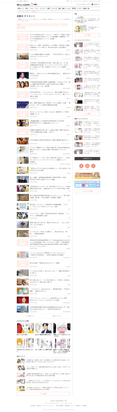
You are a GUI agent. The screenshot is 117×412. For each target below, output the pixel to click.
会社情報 (32, 405)
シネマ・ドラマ (59, 24)
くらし (71, 1)
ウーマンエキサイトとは (51, 403)
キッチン (37, 24)
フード (37, 8)
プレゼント (91, 1)
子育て (67, 1)
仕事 (23, 27)
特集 (59, 8)
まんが (84, 1)
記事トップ (21, 8)
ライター (79, 8)
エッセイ (68, 8)
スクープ (50, 24)
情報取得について (69, 405)
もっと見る (44, 393)
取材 (19, 27)
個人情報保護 (59, 405)
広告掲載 (84, 405)
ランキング (54, 8)
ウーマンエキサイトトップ (83, 4)
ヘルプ (70, 403)
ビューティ (79, 1)
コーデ (44, 24)
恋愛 (48, 8)
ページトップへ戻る (87, 191)
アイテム (30, 24)
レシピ (75, 1)
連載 (63, 8)
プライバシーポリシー (49, 405)
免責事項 (78, 405)
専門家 (74, 8)
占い (87, 1)
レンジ (24, 24)
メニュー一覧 (97, 1)
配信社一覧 (86, 8)
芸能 (19, 24)
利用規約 (39, 405)
